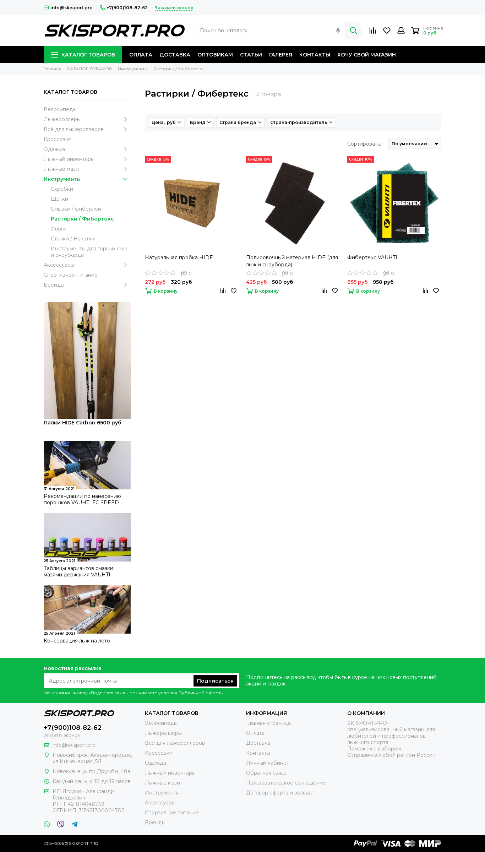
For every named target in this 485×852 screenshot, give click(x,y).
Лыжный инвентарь (68, 159)
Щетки (59, 199)
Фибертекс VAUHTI (372, 257)
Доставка (258, 743)
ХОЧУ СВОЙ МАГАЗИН (366, 54)
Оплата (255, 733)
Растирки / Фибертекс (82, 219)
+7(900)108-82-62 (127, 7)
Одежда (54, 149)
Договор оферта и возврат (280, 792)
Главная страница (268, 723)
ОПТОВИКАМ (215, 54)
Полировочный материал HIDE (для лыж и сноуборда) (292, 261)
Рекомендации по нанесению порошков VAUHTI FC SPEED (82, 499)
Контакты (258, 753)
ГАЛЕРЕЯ (280, 54)
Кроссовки (57, 139)
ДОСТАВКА (174, 54)
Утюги (58, 229)
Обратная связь (266, 773)
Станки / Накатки (73, 238)
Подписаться (215, 681)
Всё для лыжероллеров (74, 129)
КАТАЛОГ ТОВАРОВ (88, 54)
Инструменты (62, 179)
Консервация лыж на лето (77, 640)
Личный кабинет (267, 763)
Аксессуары (59, 265)
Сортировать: (364, 144)
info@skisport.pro (71, 7)
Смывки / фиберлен (76, 209)
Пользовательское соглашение (286, 783)
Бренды (54, 285)
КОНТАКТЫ (314, 54)
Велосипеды (60, 109)
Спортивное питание (71, 275)
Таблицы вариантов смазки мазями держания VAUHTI (78, 571)
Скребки (62, 189)
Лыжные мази (61, 169)
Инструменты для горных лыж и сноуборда (89, 251)
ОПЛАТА (140, 54)
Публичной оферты (201, 692)
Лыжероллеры (62, 119)
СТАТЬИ (251, 54)
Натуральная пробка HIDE (179, 257)
